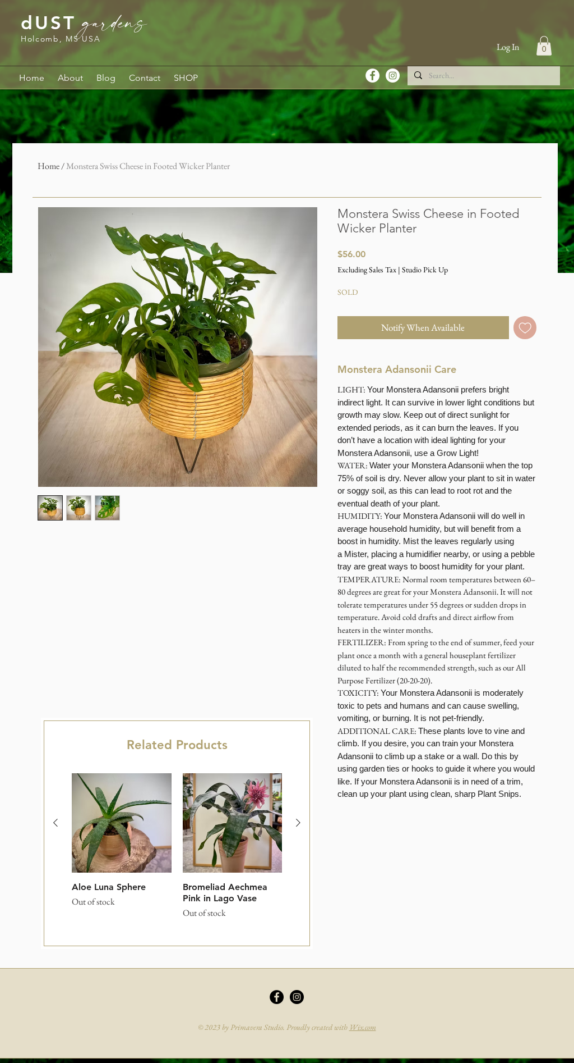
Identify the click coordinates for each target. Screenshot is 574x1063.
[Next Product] (298, 822)
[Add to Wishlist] (525, 328)
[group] (177, 852)
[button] (544, 46)
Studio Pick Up (425, 269)
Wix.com (362, 1027)
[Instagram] (393, 76)
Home (48, 166)
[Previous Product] (55, 822)
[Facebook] (372, 76)
